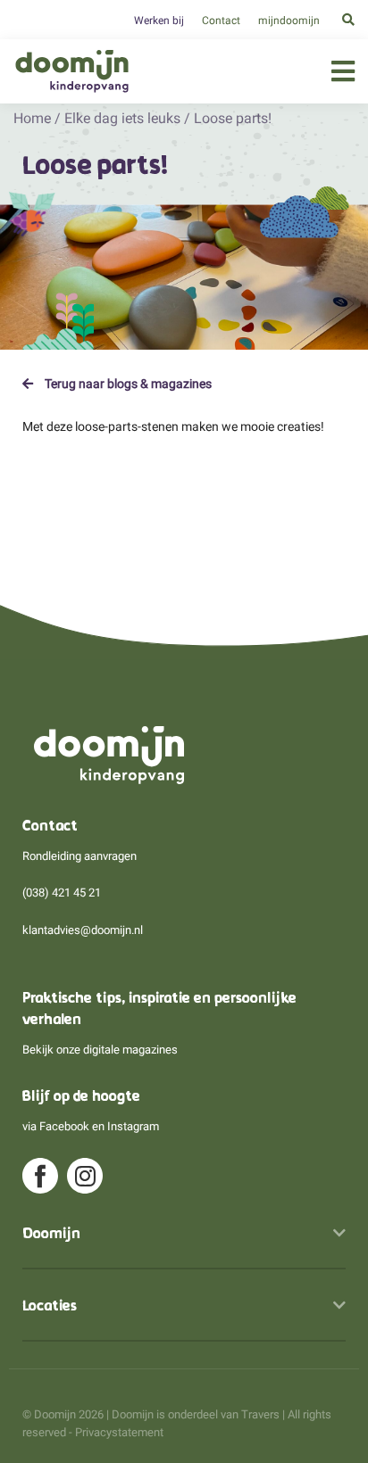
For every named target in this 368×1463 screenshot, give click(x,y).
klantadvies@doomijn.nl (82, 930)
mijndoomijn (289, 20)
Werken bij (159, 20)
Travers (260, 1414)
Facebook (64, 1126)
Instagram (133, 1126)
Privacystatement (119, 1432)
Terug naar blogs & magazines (127, 383)
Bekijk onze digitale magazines (100, 1049)
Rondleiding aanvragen (79, 856)
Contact (221, 20)
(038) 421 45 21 (61, 892)
